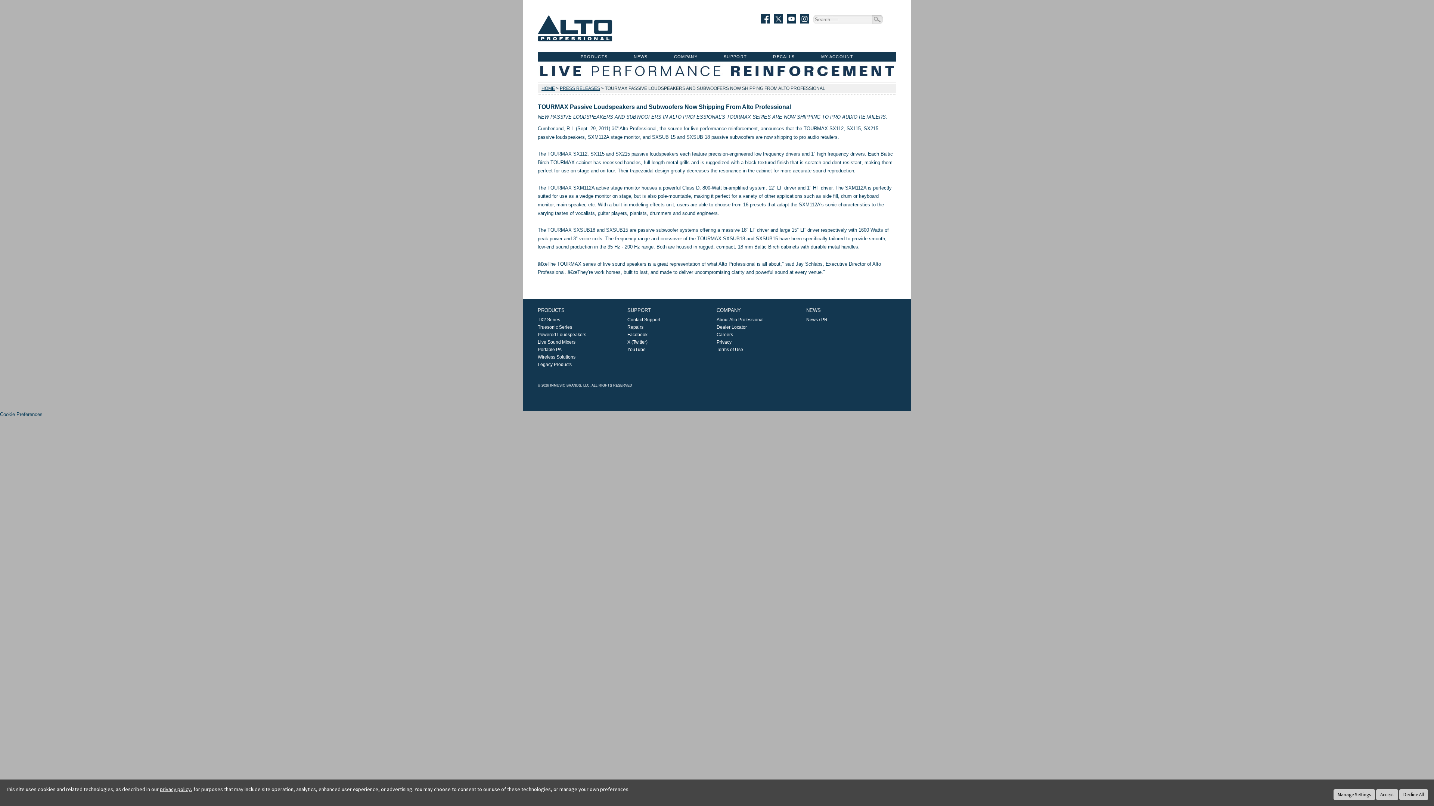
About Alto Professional (740, 319)
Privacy (724, 342)
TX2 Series (549, 319)
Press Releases (580, 88)
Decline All (1413, 794)
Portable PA (550, 349)
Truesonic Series (555, 327)
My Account (837, 56)
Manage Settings (1354, 794)
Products (594, 56)
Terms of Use (730, 349)
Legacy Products (555, 364)
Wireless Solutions (556, 357)
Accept (1387, 794)
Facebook (637, 334)
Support (735, 56)
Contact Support (643, 319)
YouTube (636, 349)
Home (548, 88)
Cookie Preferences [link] (21, 414)
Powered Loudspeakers (562, 334)
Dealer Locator (732, 327)
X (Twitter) (637, 342)
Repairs (635, 327)
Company (686, 56)
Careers (725, 334)
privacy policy (175, 789)
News (641, 56)
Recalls (784, 56)
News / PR (817, 319)
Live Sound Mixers (556, 342)
